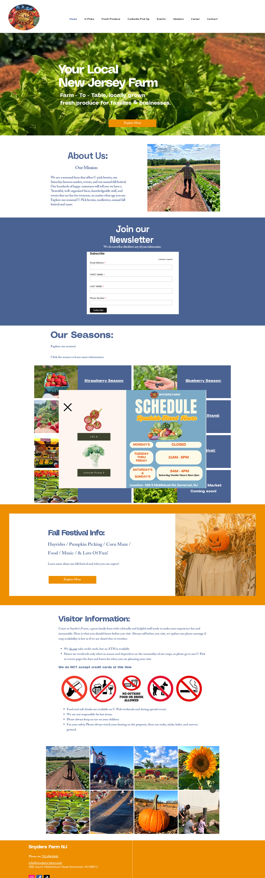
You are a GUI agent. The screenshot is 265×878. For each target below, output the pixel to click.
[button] (67, 407)
